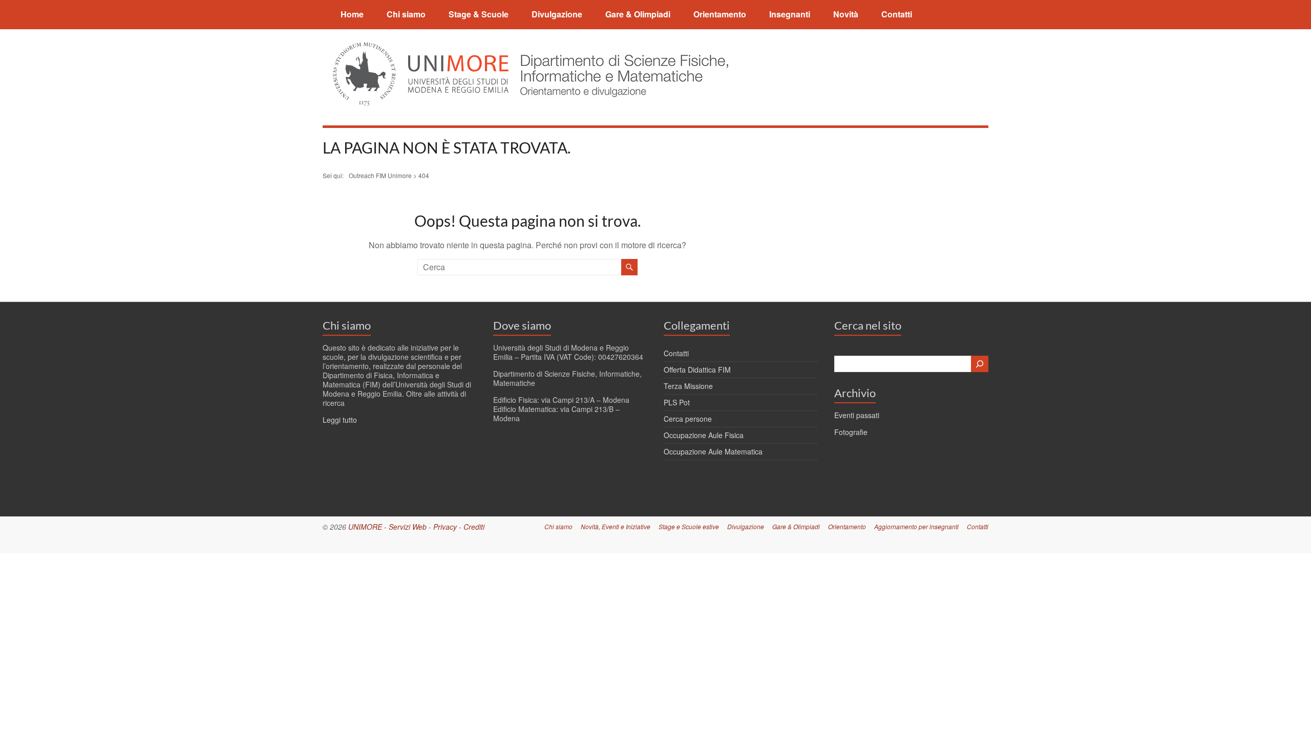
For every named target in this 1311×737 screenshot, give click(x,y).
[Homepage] (621, 48)
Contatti (896, 14)
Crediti (473, 527)
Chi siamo (406, 14)
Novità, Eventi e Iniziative (615, 526)
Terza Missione (688, 386)
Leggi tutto (340, 420)
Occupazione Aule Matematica (713, 451)
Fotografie (851, 432)
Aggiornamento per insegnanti (916, 526)
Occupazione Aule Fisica (704, 435)
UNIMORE (365, 527)
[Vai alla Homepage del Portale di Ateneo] (422, 48)
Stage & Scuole (479, 14)
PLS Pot (677, 402)
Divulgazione (557, 14)
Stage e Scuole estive (689, 526)
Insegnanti (789, 14)
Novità (845, 14)
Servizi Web (408, 527)
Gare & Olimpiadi (637, 14)
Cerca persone (688, 419)
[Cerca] (979, 364)
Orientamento (719, 14)
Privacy (445, 527)
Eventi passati (856, 415)
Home (352, 14)
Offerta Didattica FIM (697, 369)
